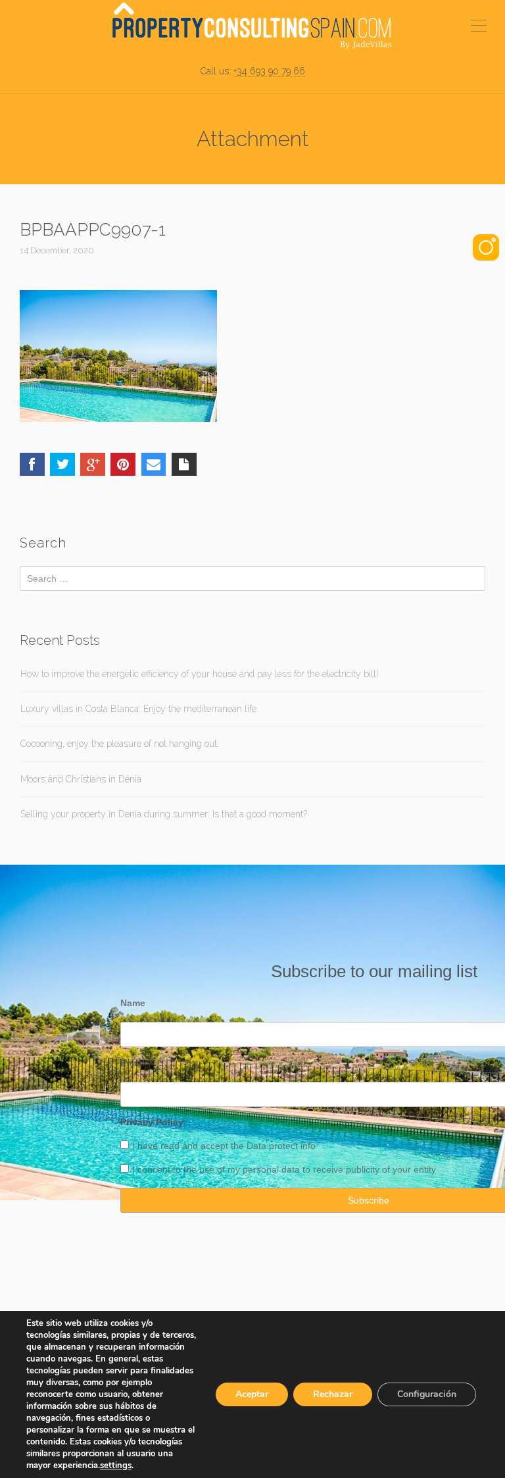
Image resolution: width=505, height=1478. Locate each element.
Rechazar (332, 1394)
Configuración (426, 1394)
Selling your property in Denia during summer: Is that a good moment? (163, 814)
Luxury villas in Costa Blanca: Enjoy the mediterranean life (138, 708)
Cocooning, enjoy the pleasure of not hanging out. (119, 743)
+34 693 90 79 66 (269, 71)
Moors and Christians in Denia (80, 779)
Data (258, 1145)
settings (116, 1465)
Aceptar (251, 1394)
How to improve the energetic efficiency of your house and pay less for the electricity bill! (199, 674)
